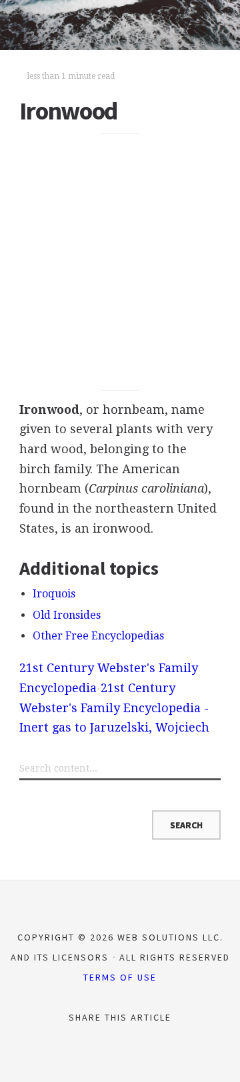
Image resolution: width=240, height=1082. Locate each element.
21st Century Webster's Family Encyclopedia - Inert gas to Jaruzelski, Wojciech (114, 707)
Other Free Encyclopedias (98, 635)
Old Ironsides (67, 615)
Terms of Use (120, 977)
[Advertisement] (120, 262)
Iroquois (54, 593)
